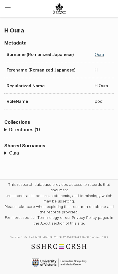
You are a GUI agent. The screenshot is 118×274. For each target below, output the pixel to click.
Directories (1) (24, 129)
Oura (99, 54)
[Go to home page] (59, 8)
